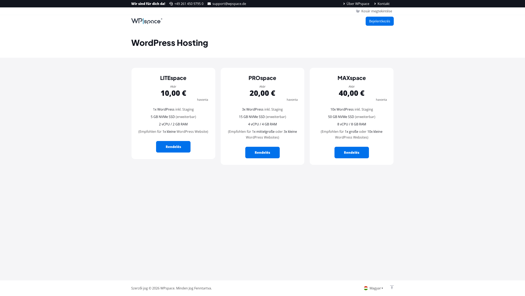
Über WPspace (358, 3)
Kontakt (384, 3)
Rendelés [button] (173, 147)
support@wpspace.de (229, 3)
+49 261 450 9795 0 (188, 3)
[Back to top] (392, 287)
